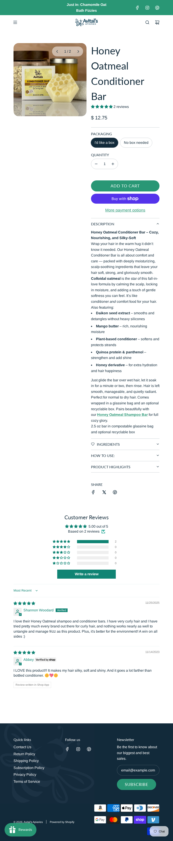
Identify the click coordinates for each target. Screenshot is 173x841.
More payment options (125, 210)
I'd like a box (104, 142)
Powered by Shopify (62, 822)
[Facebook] (137, 7)
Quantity (100, 155)
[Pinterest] (157, 7)
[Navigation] (15, 22)
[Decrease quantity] (96, 164)
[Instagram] (147, 7)
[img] (24, 603)
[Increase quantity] (113, 164)
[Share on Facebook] (93, 493)
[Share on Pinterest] (115, 493)
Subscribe (136, 784)
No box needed (136, 142)
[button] (57, 51)
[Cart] (157, 22)
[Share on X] (104, 493)
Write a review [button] (86, 574)
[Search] (147, 22)
